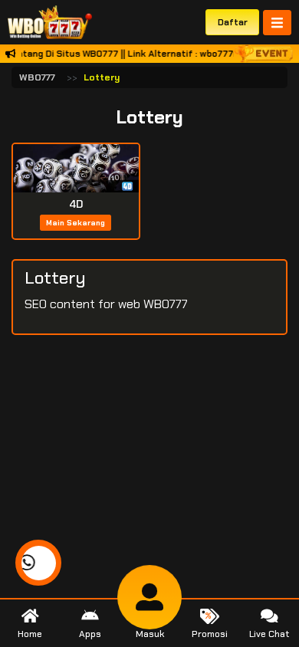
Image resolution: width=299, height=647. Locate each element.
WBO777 (37, 77)
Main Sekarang (75, 223)
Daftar (233, 22)
